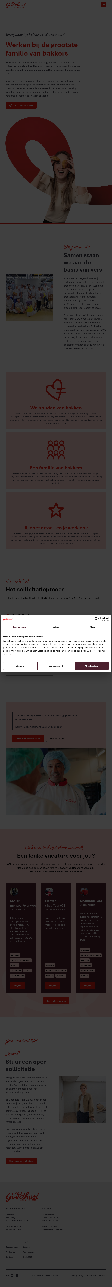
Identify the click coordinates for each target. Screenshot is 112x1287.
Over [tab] (92, 627)
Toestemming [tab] (19, 627)
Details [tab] (56, 627)
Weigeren (20, 666)
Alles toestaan (91, 666)
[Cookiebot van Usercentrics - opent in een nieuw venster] (97, 619)
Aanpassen (54, 666)
